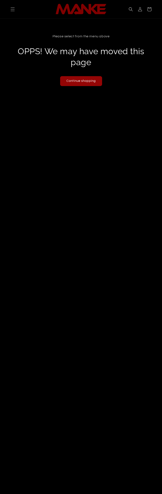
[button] (12, 9)
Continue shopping (81, 80)
